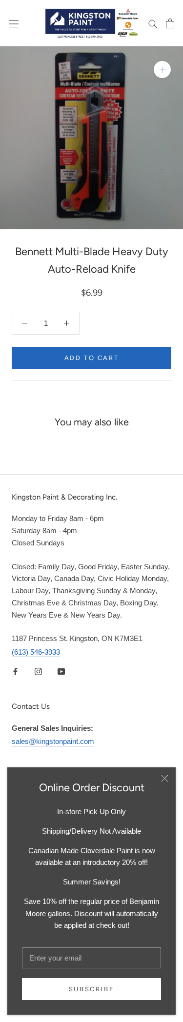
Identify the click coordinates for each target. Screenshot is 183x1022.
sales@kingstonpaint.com (53, 741)
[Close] (164, 778)
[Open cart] (170, 23)
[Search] (152, 23)
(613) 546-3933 (36, 652)
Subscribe (91, 989)
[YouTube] (61, 671)
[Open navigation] (14, 23)
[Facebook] (15, 671)
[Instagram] (38, 671)
